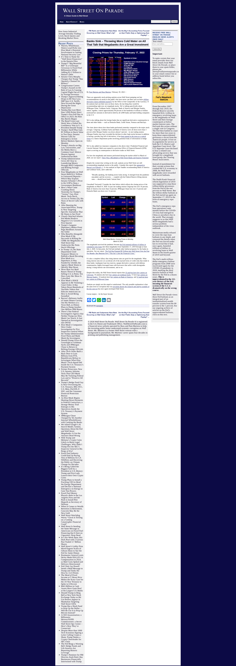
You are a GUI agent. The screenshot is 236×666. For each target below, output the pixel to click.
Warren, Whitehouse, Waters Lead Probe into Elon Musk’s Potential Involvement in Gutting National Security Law (71, 50)
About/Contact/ (71, 22)
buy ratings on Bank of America (122, 277)
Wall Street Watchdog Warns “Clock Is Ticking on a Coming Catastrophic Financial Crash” (71, 519)
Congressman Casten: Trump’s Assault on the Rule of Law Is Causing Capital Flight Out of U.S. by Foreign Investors (72, 90)
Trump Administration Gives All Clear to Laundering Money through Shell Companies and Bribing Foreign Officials (72, 164)
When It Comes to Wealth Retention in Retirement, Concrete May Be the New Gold (72, 509)
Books (82, 22)
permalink (99, 306)
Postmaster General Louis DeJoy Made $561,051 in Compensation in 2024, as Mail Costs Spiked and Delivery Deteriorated (72, 559)
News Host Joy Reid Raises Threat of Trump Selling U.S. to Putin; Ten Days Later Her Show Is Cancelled (72, 273)
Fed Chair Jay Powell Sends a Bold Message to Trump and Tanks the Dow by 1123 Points (72, 569)
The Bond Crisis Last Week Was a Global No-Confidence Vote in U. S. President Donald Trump (71, 124)
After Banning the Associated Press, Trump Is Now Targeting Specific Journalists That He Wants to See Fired (72, 209)
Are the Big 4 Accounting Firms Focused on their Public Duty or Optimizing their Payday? (133, 33)
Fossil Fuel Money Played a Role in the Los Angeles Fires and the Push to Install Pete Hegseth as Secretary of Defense (71, 498)
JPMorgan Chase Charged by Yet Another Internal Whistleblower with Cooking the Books (71, 418)
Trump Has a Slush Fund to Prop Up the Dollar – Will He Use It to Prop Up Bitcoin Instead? (72, 609)
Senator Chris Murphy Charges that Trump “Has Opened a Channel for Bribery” (72, 80)
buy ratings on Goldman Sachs (120, 275)
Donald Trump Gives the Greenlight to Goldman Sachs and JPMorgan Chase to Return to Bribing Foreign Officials (72, 344)
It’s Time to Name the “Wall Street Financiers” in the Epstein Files (71, 59)
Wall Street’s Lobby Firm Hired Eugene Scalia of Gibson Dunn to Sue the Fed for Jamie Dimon (72, 549)
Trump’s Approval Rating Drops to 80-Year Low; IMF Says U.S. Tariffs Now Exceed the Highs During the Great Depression (72, 102)
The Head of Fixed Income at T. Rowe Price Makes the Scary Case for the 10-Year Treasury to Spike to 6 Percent (72, 579)
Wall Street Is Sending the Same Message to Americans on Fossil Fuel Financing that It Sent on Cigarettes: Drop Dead (72, 530)
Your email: (158, 41)
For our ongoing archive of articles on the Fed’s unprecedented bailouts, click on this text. (165, 310)
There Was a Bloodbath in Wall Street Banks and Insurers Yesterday (125, 158)
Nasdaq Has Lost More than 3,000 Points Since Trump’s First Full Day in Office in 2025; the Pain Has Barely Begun (72, 114)
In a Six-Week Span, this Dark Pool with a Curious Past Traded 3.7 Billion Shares (72, 540)
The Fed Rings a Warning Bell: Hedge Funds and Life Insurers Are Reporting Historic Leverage (72, 648)
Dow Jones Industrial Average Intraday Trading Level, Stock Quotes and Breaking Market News (69, 34)
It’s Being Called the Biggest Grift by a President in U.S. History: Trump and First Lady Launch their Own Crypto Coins (72, 472)
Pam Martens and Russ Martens (100, 92)
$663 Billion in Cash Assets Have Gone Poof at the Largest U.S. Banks (72, 588)
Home (62, 22)
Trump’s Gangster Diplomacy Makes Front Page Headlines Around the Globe (71, 228)
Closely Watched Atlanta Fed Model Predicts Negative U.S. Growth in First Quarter (72, 219)
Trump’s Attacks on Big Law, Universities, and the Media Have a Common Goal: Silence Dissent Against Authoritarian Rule (71, 151)
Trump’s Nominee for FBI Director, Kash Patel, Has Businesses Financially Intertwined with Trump (72, 658)
